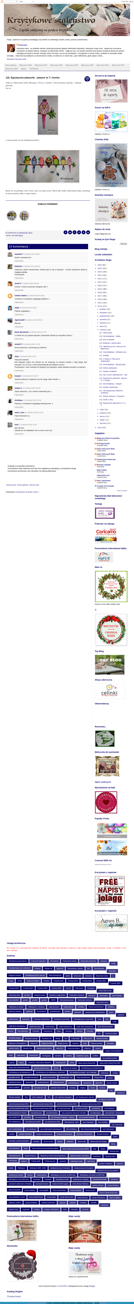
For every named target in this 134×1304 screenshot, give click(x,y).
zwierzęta (74, 1209)
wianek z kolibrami (105, 1163)
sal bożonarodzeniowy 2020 (43, 1108)
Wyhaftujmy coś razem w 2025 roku (92, 1175)
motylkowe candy (82, 1056)
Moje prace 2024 (118, 65)
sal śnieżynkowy (41, 1117)
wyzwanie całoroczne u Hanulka (20, 1184)
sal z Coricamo (117, 1125)
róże (26, 1097)
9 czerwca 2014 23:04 (31, 388)
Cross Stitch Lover (105, 990)
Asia (16, 425)
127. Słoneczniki (105, 333)
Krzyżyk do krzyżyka (105, 486)
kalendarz (26, 1019)
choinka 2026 (56, 988)
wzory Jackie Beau (59, 1190)
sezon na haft (48, 1141)
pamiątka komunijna (31, 1077)
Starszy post (34, 485)
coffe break (79, 988)
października (105, 316)
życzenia (85, 1209)
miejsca (98, 1048)
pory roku (99, 1083)
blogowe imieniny (15, 975)
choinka (46, 981)
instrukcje (29, 1011)
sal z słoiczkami (108, 1129)
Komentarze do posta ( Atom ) (27, 492)
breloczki (88, 976)
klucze (11, 1031)
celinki (20, 981)
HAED (53, 1000)
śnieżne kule (114, 1151)
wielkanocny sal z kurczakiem (107, 1170)
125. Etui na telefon (106, 340)
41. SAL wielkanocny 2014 (112, 836)
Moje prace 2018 (56, 65)
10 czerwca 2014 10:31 (32, 400)
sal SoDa (27, 1117)
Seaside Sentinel (103, 1134)
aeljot (17, 308)
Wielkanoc (21, 1168)
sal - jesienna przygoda (63, 1097)
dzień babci (104, 995)
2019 (100, 289)
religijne (83, 1088)
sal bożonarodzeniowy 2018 (91, 1104)
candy (11, 981)
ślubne (103, 1149)
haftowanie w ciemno (16, 1007)
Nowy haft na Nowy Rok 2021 (19, 1067)
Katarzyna (23, 45)
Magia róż (34, 1043)
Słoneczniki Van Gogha (98, 1141)
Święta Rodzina (30, 1156)
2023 (100, 275)
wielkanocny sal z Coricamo (60, 1168)
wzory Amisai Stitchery (80, 1184)
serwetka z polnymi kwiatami (19, 1141)
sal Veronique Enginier (87, 1117)
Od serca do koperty (70, 1068)
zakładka (83, 1202)
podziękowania (73, 1083)
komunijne (68, 1031)
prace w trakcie (14, 1087)
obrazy (56, 1068)
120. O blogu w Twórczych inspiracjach (109, 360)
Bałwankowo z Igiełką (75, 968)
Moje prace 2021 (103, 65)
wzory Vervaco (82, 1198)
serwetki (36, 1141)
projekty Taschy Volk (58, 1088)
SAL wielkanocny (15, 1122)
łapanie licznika (102, 1038)
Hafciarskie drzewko (85, 1000)
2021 (100, 282)
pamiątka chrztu (14, 1077)
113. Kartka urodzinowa (108, 387)
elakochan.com (103, 475)
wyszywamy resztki (99, 1179)
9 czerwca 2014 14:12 (27, 356)
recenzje (73, 1088)
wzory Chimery (98, 1185)
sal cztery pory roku (64, 1108)
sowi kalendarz (14, 1148)
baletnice (60, 968)
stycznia (103, 423)
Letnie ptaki (75, 1038)
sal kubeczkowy (51, 1113)
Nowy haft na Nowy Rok (86, 1063)
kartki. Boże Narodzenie (85, 1027)
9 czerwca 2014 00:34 (31, 266)
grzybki (34, 1000)
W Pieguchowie (103, 443)
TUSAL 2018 (35, 1161)
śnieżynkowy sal (14, 1156)
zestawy (37, 1209)
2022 (100, 279)
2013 (100, 428)
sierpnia (103, 323)
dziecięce (91, 995)
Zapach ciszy (13, 1209)
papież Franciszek (49, 1077)
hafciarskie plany (102, 1002)
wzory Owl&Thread (36, 1197)
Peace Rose (99, 1077)
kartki (114, 1022)
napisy (21, 1062)
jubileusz (121, 1015)
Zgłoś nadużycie (103, 782)
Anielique (19, 400)
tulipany (24, 1161)
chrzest (68, 988)
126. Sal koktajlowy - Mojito (110, 336)
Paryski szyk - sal (66, 1077)
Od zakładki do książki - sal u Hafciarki (83, 1072)
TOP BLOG (13, 1161)
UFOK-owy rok (50, 1161)
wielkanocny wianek (16, 1175)
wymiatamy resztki (62, 1179)
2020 (100, 285)
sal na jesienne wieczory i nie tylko (74, 1113)
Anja (16, 356)
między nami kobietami (113, 1051)
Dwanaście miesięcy (77, 995)
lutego (102, 420)
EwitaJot (18, 266)
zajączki (62, 1202)
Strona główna (10, 65)
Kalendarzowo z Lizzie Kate (83, 1019)
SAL (49, 1097)
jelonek (67, 1011)
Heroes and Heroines (96, 1007)
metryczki (87, 1048)
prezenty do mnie (40, 1088)
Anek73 (18, 283)
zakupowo (104, 1205)
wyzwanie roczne (42, 1184)
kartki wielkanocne (65, 1027)
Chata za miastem (33, 981)
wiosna (29, 1175)
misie (11, 1055)
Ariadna (37, 968)
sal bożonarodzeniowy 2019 (18, 1108)
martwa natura (14, 1048)
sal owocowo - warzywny (114, 1113)
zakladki (72, 1202)
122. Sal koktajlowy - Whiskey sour (112, 352)
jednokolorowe (55, 1011)
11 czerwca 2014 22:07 (28, 425)
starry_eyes (19, 412)
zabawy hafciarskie (48, 1202)
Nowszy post (11, 485)
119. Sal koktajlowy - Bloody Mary (112, 364)
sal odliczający (17, 235)
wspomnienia (41, 1175)
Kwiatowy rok (46, 1038)
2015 (100, 303)
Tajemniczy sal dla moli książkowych (53, 1156)
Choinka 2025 (42, 988)
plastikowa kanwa (15, 1082)
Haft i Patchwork (104, 481)
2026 (100, 265)
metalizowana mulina (44, 1048)
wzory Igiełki (44, 1190)
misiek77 (18, 344)
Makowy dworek (96, 1043)
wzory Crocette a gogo (60, 1184)
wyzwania (114, 1179)
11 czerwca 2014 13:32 (34, 412)
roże (111, 1090)
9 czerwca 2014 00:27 (31, 254)
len (66, 1038)
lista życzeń (88, 1038)
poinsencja (87, 1083)
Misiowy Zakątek (104, 465)
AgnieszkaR (20, 320)
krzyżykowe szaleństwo (37, 1303)
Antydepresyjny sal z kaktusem (19, 968)
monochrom (34, 1055)
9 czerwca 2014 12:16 (31, 344)
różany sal (120, 1093)
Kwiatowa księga (15, 1038)
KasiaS (18, 376)
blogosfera (112, 971)
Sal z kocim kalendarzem (89, 1129)
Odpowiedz (19, 261)
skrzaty (59, 1141)
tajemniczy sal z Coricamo (79, 1156)
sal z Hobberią (71, 1129)
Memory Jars (27, 1048)
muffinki (95, 1056)
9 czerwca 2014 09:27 (28, 308)
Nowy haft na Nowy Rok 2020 (110, 1063)
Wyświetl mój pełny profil (16, 59)
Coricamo (90, 988)
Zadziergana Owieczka (106, 459)
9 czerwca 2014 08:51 (36, 296)
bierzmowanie (99, 968)
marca (102, 416)
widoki (11, 1168)
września (103, 319)
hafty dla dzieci (54, 1007)
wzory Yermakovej (98, 1198)
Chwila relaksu (21, 296)
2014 (100, 306)
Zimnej (41, 82)
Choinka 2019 (73, 981)
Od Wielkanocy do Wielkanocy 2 (20, 1072)
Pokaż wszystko (122, 490)
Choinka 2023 (14, 988)
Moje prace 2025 (12, 69)
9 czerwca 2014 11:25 (37, 332)
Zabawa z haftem (15, 1202)
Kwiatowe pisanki (31, 1038)
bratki (68, 976)
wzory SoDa (51, 1197)
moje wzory (21, 1055)
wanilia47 (18, 254)
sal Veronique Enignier (107, 1117)
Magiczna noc (63, 1043)
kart (107, 1019)
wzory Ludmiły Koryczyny (108, 1193)
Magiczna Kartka (48, 1043)
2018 (100, 292)
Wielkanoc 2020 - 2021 (38, 1168)
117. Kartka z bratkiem (108, 371)
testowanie (97, 1156)
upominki (63, 1161)
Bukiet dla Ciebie (102, 976)
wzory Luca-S (90, 1190)
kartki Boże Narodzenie (17, 1026)
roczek (92, 1088)
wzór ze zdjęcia (114, 1198)
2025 (100, 268)
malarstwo (110, 1043)
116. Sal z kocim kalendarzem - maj (113, 375)
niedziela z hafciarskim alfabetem (39, 1062)
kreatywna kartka (111, 1033)
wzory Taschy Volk (66, 1197)
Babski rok (48, 968)
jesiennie (78, 1012)
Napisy (23, 69)
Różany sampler (14, 1097)
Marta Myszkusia (22, 332)
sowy (25, 1148)
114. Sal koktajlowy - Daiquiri (110, 384)
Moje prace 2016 (26, 65)
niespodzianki (61, 1062)
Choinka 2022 (115, 983)
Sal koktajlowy (109, 1108)
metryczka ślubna (74, 1048)
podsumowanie (58, 1082)
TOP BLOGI (34, 69)
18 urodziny (54, 961)
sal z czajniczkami (15, 1129)
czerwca (103, 330)
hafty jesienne (68, 1007)
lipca (102, 326)
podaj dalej (30, 1082)
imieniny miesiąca (15, 1011)
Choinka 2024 (28, 988)
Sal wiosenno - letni (71, 1122)
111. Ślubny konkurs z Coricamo (111, 396)
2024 (100, 272)
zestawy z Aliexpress (51, 1209)
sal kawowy (96, 1108)
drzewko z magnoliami (57, 995)
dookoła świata (39, 995)
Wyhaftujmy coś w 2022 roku (19, 1179)
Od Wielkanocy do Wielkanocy (92, 1068)
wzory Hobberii (30, 1190)
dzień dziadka (117, 995)
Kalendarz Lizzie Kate (61, 1019)
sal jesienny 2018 (81, 1108)
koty (99, 1033)
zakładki (94, 1202)
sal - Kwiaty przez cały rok (85, 1097)
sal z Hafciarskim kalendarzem (51, 1129)
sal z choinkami (88, 1122)
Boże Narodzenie (55, 975)
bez (88, 968)
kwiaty (58, 1038)
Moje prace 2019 (72, 65)
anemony (103, 961)
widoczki (120, 1163)
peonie (110, 1078)
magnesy (75, 1043)
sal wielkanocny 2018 (33, 1122)
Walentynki (91, 1161)
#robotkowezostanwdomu (18, 961)
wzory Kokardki (75, 1190)
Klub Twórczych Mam (106, 449)
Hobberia (111, 1007)
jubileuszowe (13, 1019)
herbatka (81, 1007)
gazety (25, 1000)
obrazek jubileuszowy (41, 1068)
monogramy (46, 1056)
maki (85, 1043)
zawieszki (26, 1209)
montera (69, 1056)
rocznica (102, 1088)
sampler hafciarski (25, 1134)
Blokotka (103, 1303)
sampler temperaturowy (44, 1134)
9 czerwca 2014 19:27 (29, 376)
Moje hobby (102, 470)
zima (65, 1209)
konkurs (79, 1031)
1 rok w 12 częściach (38, 961)
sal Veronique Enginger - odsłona (62, 1117)
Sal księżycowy (36, 1113)
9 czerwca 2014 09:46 (33, 320)
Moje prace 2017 (41, 65)
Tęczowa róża (110, 1156)
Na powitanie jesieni (110, 1058)
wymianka (36, 1179)
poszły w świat (112, 1083)
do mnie (27, 995)
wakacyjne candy (77, 1161)
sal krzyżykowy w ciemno (17, 1113)
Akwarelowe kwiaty (69, 961)
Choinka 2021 (101, 981)
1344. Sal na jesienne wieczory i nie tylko (112, 853)
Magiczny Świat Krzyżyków (108, 438)
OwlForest (104, 1073)
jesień (111, 1012)
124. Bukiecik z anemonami (110, 343)
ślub (94, 1149)
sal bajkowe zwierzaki (106, 1099)
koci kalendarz (23, 1031)
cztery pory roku (14, 995)
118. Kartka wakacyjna (108, 368)
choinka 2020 (87, 981)
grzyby (44, 1000)
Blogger (92, 1286)
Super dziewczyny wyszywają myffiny (76, 1149)
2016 (100, 299)
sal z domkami (31, 1129)
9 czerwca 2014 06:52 (30, 283)
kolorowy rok (48, 1031)
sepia (115, 1136)
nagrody (12, 1062)
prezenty (27, 1088)
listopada (103, 313)
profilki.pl (109, 864)
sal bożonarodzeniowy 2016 (43, 1104)
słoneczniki (82, 1141)
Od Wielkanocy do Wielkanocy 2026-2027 (50, 1072)
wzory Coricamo (14, 1190)
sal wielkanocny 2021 (52, 1122)
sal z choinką (102, 1122)
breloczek (77, 976)
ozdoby (115, 1073)
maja (102, 410)
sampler (11, 1134)
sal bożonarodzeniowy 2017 (67, 1104)
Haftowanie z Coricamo (36, 1007)
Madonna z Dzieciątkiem (17, 1043)
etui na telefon (14, 1000)
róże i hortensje (37, 1097)
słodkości (70, 1141)
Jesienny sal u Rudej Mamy (95, 1012)
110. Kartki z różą (106, 400)
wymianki (48, 1179)
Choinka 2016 (58, 981)
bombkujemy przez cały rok (35, 975)
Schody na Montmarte (64, 1134)
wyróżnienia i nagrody (80, 1179)
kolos (59, 1031)
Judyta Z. (18, 388)
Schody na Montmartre (84, 1134)
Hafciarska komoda (66, 1000)
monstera (58, 1056)
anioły (113, 963)
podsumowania (43, 1082)
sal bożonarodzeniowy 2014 (18, 1104)
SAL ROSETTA (14, 1117)
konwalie (90, 1031)
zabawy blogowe (31, 1202)
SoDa (113, 1144)
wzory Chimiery (113, 1185)
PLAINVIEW (62, 1286)
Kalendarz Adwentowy (42, 1019)
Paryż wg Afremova (83, 1077)
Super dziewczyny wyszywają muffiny (45, 1148)
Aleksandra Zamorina (88, 961)
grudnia (103, 309)
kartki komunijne (35, 1027)
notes (72, 1062)
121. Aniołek (104, 355)
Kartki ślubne (50, 1027)
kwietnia (103, 413)
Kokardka (35, 1031)
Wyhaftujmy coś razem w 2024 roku (63, 1175)
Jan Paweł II (41, 1011)
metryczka (59, 1048)
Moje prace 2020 (87, 65)
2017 (100, 296)
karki (99, 1019)
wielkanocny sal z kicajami (83, 1168)
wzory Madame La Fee (17, 1197)
